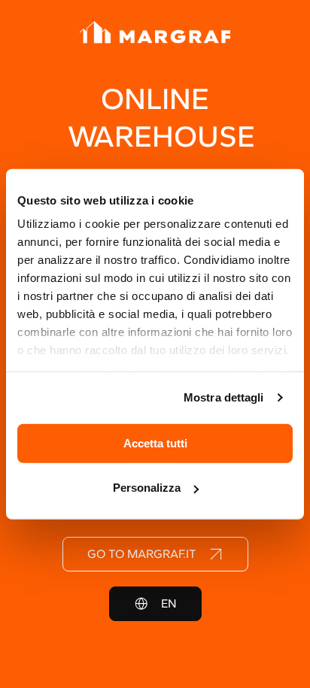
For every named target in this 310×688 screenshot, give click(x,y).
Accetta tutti (155, 442)
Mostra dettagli (224, 397)
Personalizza (147, 487)
